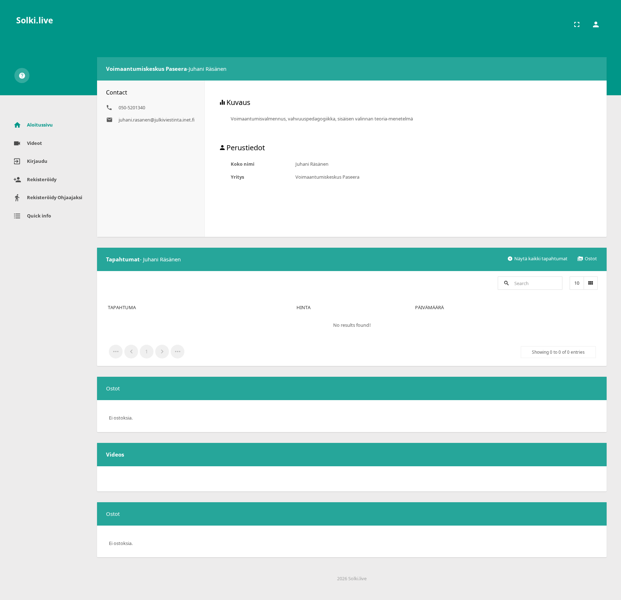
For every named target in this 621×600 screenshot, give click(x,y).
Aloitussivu (40, 125)
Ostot (591, 258)
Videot (34, 143)
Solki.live (34, 20)
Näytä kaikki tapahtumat (540, 258)
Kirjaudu (37, 161)
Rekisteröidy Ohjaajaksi (54, 197)
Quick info (39, 215)
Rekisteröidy (41, 179)
